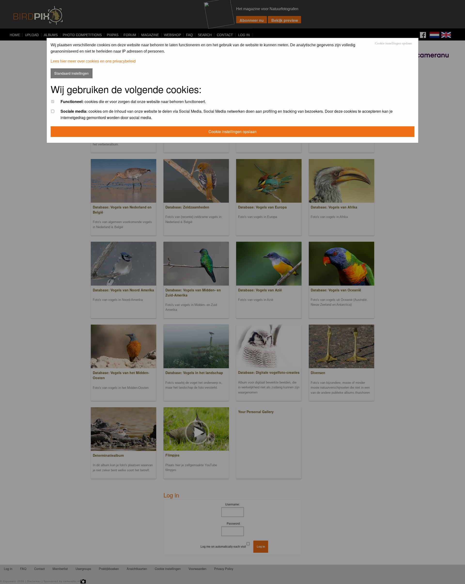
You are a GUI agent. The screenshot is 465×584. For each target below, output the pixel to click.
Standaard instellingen (71, 73)
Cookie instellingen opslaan (393, 43)
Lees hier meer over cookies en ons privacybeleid (93, 61)
